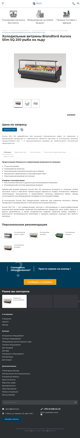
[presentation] (78, 301)
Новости (5, 322)
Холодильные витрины (10, 377)
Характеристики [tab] (20, 152)
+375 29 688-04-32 (52, 409)
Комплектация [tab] (35, 152)
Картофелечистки (9, 386)
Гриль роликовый (8, 395)
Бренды (5, 325)
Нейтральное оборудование (13, 354)
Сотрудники (6, 319)
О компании (7, 314)
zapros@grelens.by (12, 409)
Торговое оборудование (11, 345)
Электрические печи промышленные (16, 374)
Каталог (5, 331)
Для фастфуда (7, 357)
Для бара (5, 351)
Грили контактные (9, 380)
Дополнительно (9, 366)
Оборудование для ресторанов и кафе (16, 342)
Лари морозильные (9, 389)
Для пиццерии (7, 348)
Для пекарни (7, 360)
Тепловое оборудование (11, 339)
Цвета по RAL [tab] (9, 156)
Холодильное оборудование (13, 336)
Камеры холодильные (10, 392)
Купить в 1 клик (9, 129)
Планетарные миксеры (10, 371)
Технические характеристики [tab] (55, 152)
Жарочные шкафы (9, 383)
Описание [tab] (7, 152)
